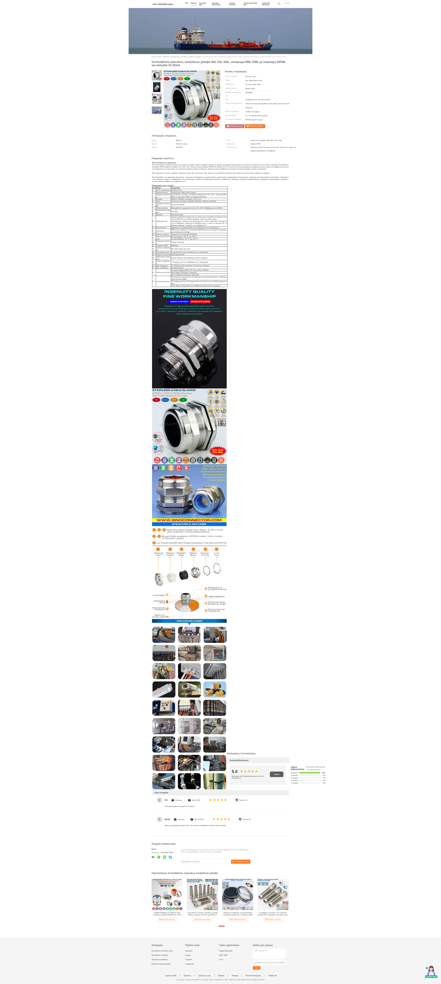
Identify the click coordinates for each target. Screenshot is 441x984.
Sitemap (235, 975)
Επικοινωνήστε (256, 126)
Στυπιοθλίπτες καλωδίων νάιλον (162, 951)
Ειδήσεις (221, 975)
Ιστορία (187, 955)
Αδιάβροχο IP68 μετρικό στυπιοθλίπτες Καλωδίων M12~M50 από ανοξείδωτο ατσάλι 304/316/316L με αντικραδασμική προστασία (238, 914)
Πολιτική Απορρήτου (253, 975)
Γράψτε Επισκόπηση (276, 775)
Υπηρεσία (188, 959)
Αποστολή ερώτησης (240, 861)
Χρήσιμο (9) (246, 819)
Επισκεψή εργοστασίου (216, 4)
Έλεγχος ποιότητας (232, 4)
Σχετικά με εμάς (202, 4)
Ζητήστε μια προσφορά (266, 4)
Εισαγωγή (188, 951)
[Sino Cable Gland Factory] (163, 4)
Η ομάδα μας (189, 964)
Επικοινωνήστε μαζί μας (250, 4)
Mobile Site (272, 975)
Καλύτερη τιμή (236, 126)
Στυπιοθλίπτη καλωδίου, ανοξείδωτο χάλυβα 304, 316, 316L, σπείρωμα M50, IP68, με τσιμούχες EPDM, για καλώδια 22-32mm (244, 57)
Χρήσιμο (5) (243, 800)
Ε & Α (221, 959)
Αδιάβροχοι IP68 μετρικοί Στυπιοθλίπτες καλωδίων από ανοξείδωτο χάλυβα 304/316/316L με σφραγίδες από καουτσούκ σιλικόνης (202, 914)
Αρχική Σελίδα (171, 975)
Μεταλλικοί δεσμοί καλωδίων (161, 964)
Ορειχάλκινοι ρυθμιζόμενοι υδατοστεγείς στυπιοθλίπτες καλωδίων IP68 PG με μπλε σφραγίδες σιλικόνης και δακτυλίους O (273, 914)
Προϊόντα (194, 3)
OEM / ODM (223, 955)
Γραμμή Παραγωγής (225, 951)
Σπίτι (186, 3)
